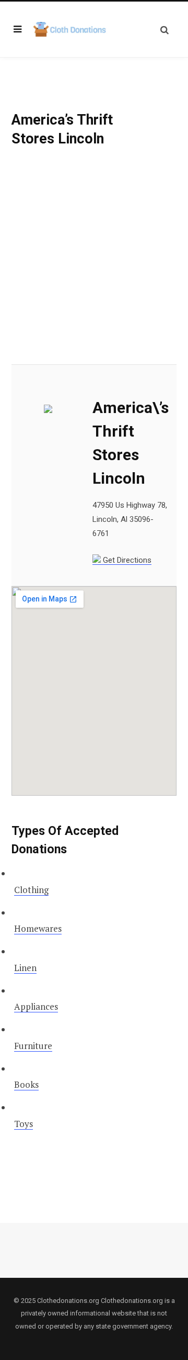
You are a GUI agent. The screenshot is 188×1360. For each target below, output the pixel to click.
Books (26, 1084)
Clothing (31, 890)
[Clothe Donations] (70, 29)
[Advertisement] (94, 266)
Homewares (38, 928)
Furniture (33, 1046)
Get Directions (126, 560)
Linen (25, 968)
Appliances (36, 1006)
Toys (23, 1124)
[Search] (164, 29)
